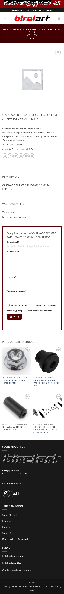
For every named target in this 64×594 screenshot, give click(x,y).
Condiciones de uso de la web (17, 570)
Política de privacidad (13, 556)
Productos (18, 29)
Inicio (6, 29)
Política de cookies (11, 563)
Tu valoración (14, 251)
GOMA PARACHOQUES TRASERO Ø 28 (13, 428)
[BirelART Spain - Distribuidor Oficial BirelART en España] (32, 18)
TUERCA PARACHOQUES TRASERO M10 (14, 381)
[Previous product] (35, 36)
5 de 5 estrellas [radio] (42, 246)
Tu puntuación (14, 242)
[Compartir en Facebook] (10, 155)
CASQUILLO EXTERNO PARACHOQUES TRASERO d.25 (46, 383)
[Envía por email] (21, 155)
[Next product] (29, 36)
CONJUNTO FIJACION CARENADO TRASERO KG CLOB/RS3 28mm (45, 429)
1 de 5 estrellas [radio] (7, 246)
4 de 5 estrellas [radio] (30, 246)
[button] (5, 18)
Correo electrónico (16, 291)
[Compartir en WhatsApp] (5, 155)
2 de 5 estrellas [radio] (13, 246)
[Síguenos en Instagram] (6, 493)
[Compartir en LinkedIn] (31, 155)
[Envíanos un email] (15, 493)
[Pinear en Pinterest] (26, 155)
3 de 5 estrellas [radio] (21, 246)
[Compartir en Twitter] (15, 155)
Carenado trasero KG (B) (45, 30)
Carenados (32, 29)
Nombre (11, 277)
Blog (32, 582)
